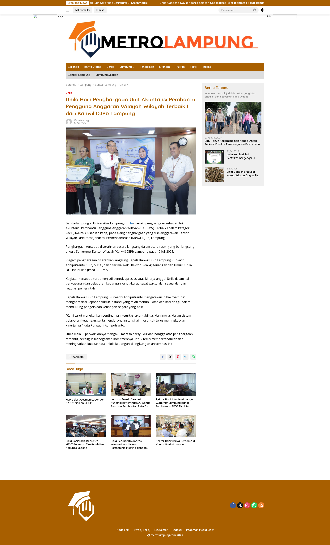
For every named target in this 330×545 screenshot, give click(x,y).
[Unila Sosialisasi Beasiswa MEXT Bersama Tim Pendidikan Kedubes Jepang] (86, 426)
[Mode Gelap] (262, 10)
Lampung (126, 67)
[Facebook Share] (163, 357)
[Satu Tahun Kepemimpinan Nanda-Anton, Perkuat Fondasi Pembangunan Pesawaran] (233, 118)
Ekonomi (164, 67)
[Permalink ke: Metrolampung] (69, 121)
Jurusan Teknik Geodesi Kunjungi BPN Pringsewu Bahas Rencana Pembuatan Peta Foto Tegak (130, 403)
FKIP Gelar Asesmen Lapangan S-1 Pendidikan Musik (85, 401)
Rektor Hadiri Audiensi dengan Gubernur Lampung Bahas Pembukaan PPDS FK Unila (175, 403)
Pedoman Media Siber (200, 530)
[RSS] (261, 505)
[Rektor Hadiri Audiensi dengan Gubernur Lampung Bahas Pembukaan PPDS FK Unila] (176, 384)
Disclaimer (161, 530)
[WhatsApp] (254, 505)
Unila (69, 92)
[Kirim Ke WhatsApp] (193, 357)
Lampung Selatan (107, 75)
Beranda (73, 67)
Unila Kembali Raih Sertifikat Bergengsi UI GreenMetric (241, 156)
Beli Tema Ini (82, 9)
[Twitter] (240, 505)
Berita (110, 67)
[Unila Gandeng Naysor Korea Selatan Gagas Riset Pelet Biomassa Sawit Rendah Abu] (214, 174)
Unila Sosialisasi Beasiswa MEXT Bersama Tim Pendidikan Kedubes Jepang (85, 444)
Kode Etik (123, 530)
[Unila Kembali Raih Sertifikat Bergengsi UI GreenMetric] (214, 157)
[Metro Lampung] (165, 38)
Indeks (100, 9)
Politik (193, 67)
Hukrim (180, 67)
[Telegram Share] (185, 357)
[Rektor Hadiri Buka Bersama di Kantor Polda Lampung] (176, 426)
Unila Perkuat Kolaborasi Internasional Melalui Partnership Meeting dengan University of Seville (129, 444)
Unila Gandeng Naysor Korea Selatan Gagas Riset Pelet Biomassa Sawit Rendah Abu (194, 3)
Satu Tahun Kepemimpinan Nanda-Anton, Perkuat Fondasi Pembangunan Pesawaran (232, 142)
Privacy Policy (141, 530)
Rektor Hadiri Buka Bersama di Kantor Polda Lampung (175, 442)
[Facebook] (233, 505)
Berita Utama (92, 67)
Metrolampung (81, 120)
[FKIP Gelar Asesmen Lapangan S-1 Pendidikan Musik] (86, 384)
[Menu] (68, 10)
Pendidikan (147, 67)
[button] (255, 10)
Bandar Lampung (79, 75)
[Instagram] (247, 505)
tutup (60, 16)
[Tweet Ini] (170, 357)
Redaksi (177, 530)
